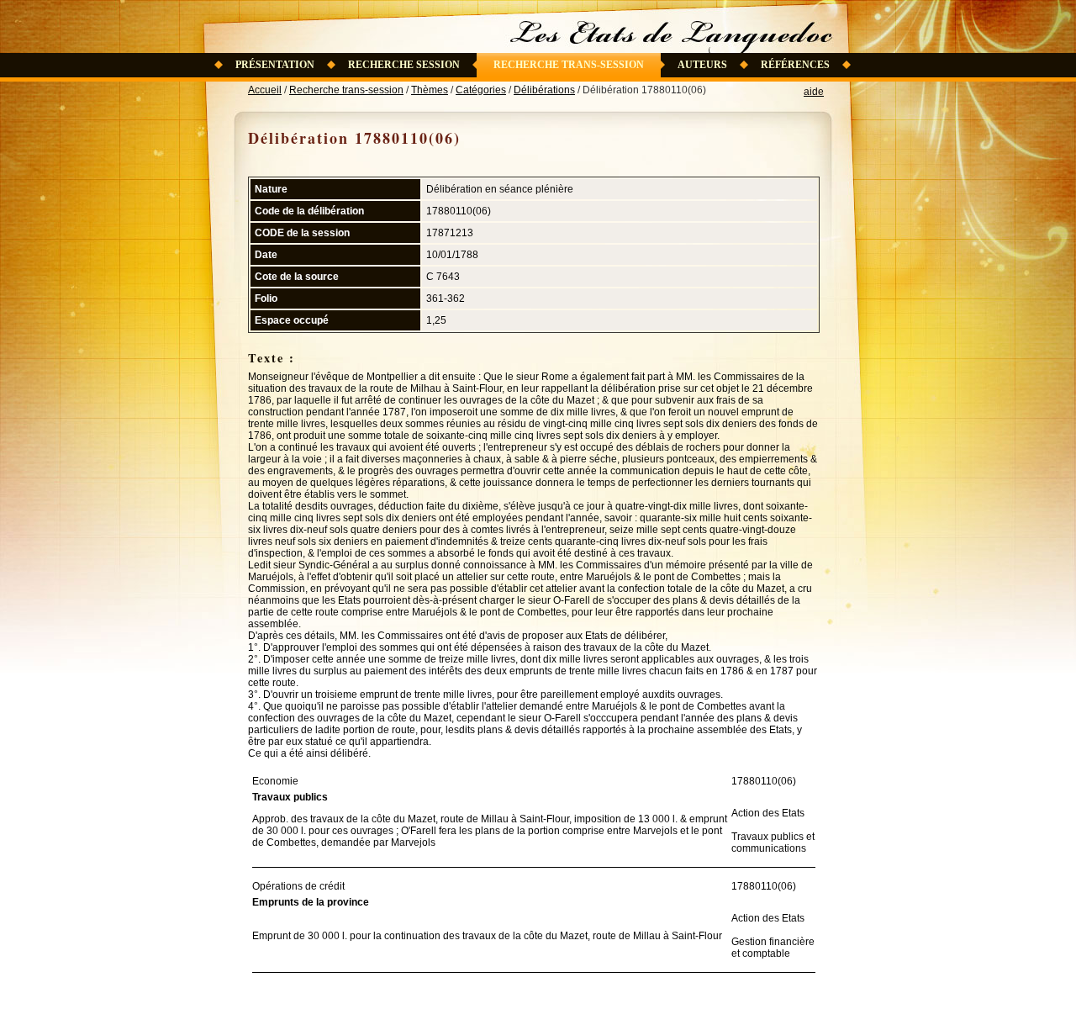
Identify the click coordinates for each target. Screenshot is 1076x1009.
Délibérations (544, 90)
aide (814, 92)
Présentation (274, 65)
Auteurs (702, 65)
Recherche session (404, 65)
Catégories (481, 90)
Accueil (265, 90)
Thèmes (429, 90)
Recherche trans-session (568, 65)
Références (795, 65)
